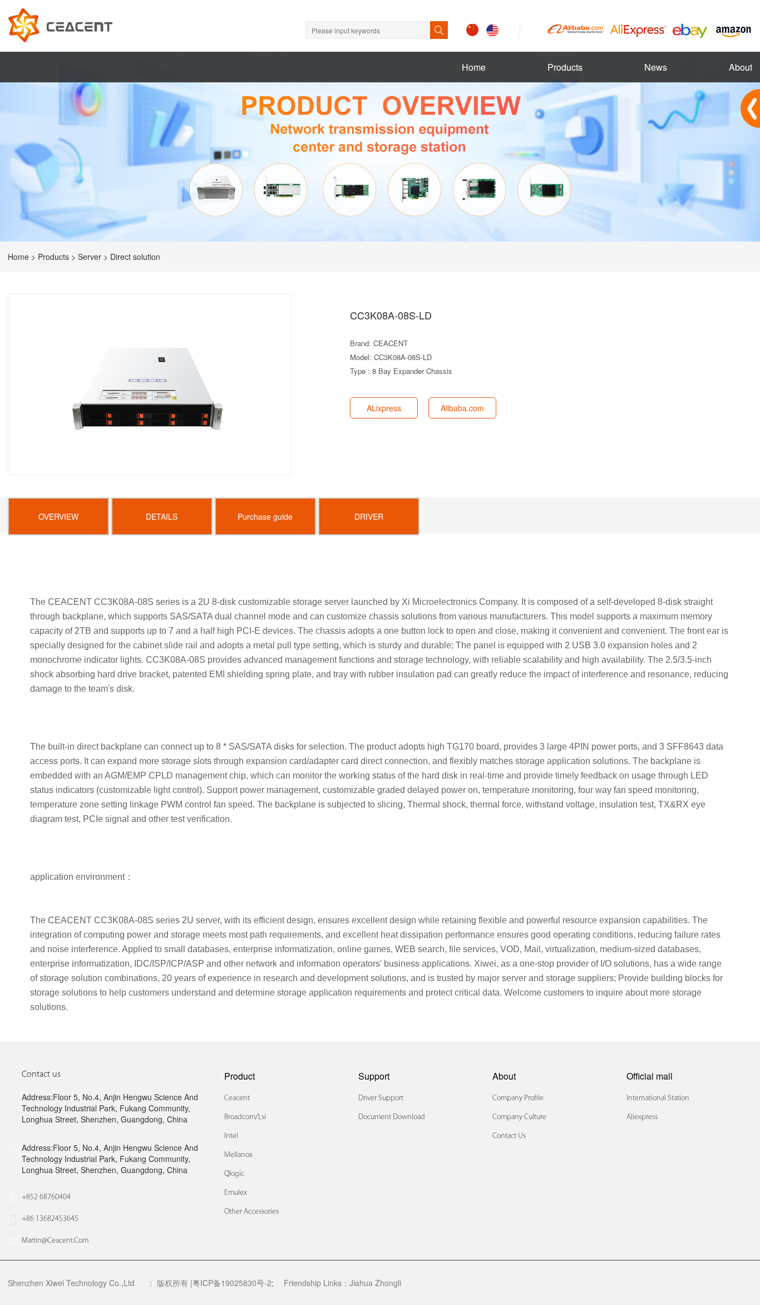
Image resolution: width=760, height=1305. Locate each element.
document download (391, 1117)
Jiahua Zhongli (375, 1282)
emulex (235, 1193)
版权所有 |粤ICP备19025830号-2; (215, 1282)
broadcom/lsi (245, 1117)
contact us (509, 1136)
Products (565, 67)
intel (231, 1136)
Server (89, 256)
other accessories (251, 1212)
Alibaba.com (462, 407)
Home (474, 67)
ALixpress (384, 407)
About (740, 67)
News (655, 67)
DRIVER (368, 516)
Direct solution (135, 256)
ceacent (237, 1098)
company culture (519, 1117)
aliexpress (642, 1117)
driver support (380, 1098)
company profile (518, 1098)
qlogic (234, 1174)
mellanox (238, 1155)
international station (657, 1098)
